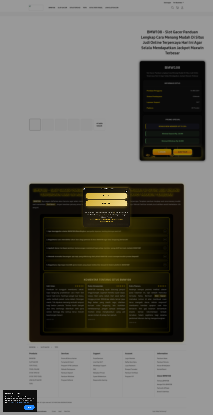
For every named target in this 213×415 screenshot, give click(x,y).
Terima (29, 407)
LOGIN (106, 195)
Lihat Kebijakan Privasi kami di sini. (19, 402)
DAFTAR (106, 203)
